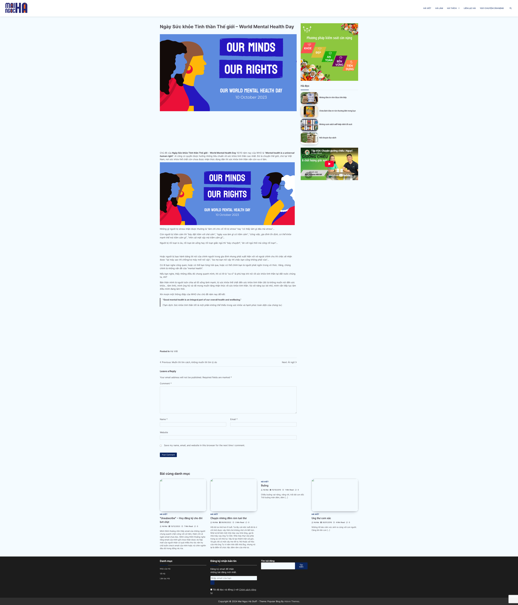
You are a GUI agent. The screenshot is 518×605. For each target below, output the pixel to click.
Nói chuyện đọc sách (327, 138)
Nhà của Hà (165, 569)
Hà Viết (174, 351)
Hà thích (452, 8)
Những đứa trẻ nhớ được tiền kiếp (333, 97)
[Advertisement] (241, 130)
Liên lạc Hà (470, 8)
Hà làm (439, 8)
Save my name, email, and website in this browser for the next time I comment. (204, 445)
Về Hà (162, 573)
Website (164, 432)
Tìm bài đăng (268, 560)
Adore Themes (291, 601)
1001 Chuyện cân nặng (492, 8)
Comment (166, 383)
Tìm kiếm (301, 566)
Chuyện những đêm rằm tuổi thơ (228, 518)
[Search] (511, 8)
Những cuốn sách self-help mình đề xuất (335, 124)
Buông (264, 485)
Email (234, 419)
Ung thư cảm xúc (321, 518)
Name (164, 419)
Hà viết (427, 8)
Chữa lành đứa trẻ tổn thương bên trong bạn (337, 111)
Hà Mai (164, 526)
